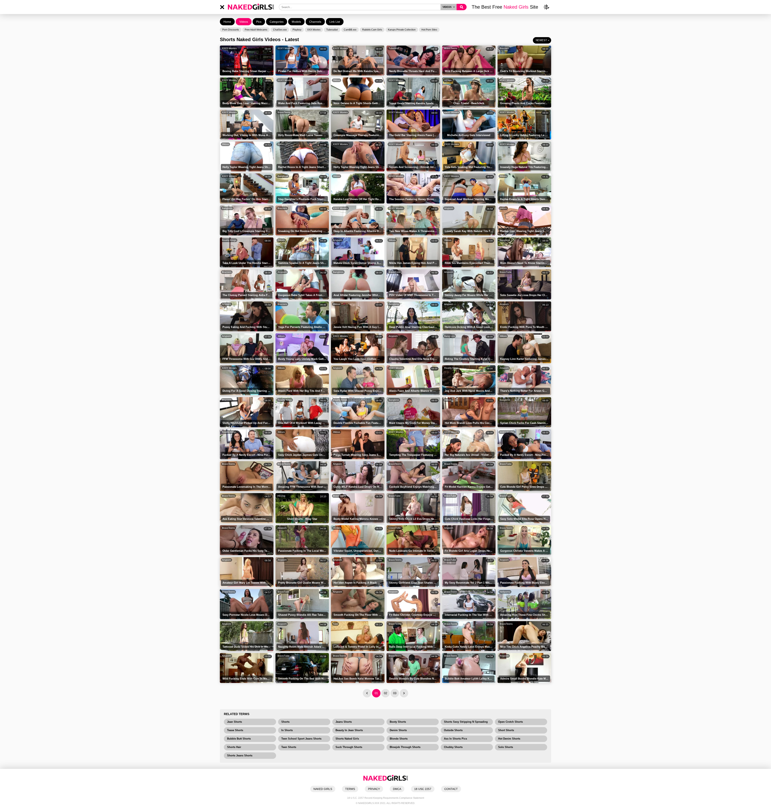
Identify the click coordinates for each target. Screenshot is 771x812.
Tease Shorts (235, 730)
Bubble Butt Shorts (239, 738)
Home (227, 21)
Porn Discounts (230, 29)
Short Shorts (506, 730)
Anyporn (448, 208)
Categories (277, 21)
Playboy (297, 29)
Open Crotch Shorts (510, 721)
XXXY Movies (229, 48)
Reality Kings (229, 240)
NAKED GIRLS (322, 789)
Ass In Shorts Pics (455, 738)
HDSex (337, 528)
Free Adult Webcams (256, 29)
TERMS (350, 789)
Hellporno (505, 591)
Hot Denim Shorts (509, 738)
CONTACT (451, 789)
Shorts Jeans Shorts (239, 755)
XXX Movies (313, 29)
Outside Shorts (453, 730)
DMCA (397, 789)
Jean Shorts (234, 721)
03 (394, 693)
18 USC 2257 (422, 789)
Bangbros (282, 176)
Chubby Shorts (453, 747)
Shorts (285, 721)
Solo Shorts (505, 747)
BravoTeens (450, 48)
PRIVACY (374, 789)
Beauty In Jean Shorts (349, 730)
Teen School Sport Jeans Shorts (301, 738)
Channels (315, 21)
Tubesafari (332, 29)
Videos (243, 21)
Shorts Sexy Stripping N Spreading (466, 721)
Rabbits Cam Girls (372, 29)
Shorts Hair (234, 747)
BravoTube (395, 272)
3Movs (336, 80)
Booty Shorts (398, 721)
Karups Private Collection (402, 29)
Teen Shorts (288, 747)
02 (385, 693)
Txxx (335, 624)
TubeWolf (394, 48)
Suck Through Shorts (349, 747)
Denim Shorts (398, 730)
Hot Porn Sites (429, 29)
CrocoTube (395, 528)
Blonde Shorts (399, 738)
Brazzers (504, 48)
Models (296, 21)
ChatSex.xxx (280, 29)
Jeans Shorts (344, 721)
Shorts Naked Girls (347, 738)
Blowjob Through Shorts (405, 747)
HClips (448, 80)
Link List (334, 21)
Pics (258, 21)
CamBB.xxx (350, 29)
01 (376, 693)
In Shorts (287, 730)
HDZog (281, 496)
